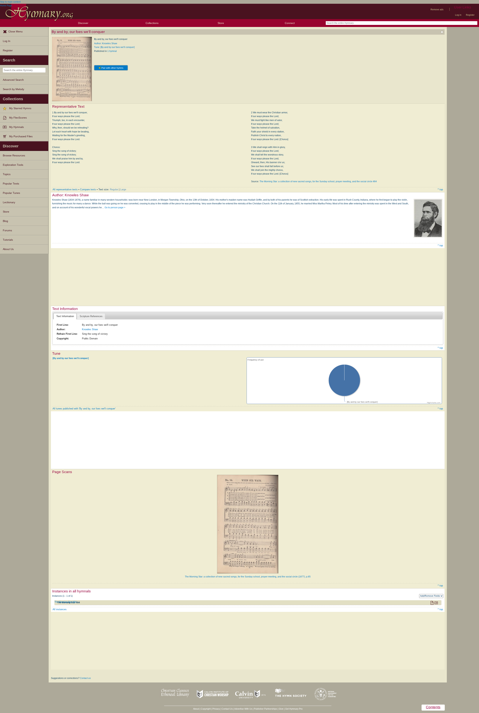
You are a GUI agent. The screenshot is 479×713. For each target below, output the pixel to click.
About (196, 709)
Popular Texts (11, 183)
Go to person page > (115, 207)
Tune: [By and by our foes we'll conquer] (114, 47)
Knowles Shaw (90, 329)
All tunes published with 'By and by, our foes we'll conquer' (84, 408)
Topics (6, 174)
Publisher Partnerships (265, 709)
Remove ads (437, 9)
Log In (6, 41)
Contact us (85, 678)
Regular (114, 189)
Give (281, 709)
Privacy (216, 709)
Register (470, 15)
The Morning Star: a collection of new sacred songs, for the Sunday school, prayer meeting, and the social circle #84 (318, 181)
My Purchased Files (21, 136)
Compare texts (88, 189)
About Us (8, 249)
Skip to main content (10, 2)
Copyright (206, 709)
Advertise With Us (243, 709)
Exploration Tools (13, 165)
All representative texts (65, 189)
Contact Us (227, 709)
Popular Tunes (11, 193)
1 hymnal (112, 51)
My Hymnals (16, 127)
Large (123, 189)
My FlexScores (18, 117)
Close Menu (15, 31)
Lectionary (9, 202)
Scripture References (91, 316)
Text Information (65, 316)
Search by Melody (13, 89)
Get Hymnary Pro (294, 709)
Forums (7, 230)
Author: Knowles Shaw (105, 43)
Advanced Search (13, 79)
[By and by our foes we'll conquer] (71, 358)
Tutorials (8, 239)
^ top (440, 189)
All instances (60, 609)
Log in (458, 15)
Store (221, 23)
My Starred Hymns (20, 108)
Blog (5, 221)
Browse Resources (14, 155)
